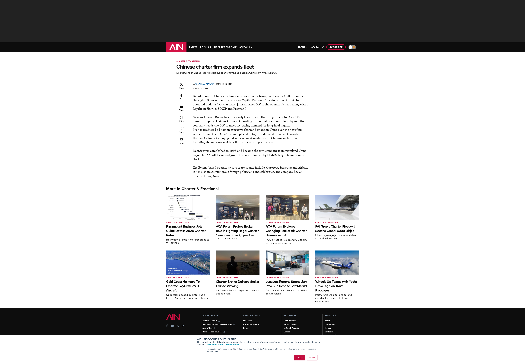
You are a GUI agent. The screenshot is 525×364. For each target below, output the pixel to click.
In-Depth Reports (291, 328)
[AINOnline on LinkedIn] (183, 326)
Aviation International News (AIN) (217, 324)
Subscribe (336, 47)
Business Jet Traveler (211, 332)
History (328, 328)
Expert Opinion (290, 324)
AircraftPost (207, 328)
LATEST (193, 47)
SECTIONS (244, 47)
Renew (246, 328)
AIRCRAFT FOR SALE (225, 47)
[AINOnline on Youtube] (172, 326)
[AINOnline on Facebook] (167, 326)
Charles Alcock (204, 83)
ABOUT (301, 47)
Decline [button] (312, 357)
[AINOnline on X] (177, 326)
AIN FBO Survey (209, 321)
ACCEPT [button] (299, 357)
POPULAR (205, 47)
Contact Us (329, 332)
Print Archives (290, 321)
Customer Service (251, 324)
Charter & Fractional (188, 61)
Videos (287, 332)
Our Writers (330, 324)
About (327, 321)
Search (316, 47)
